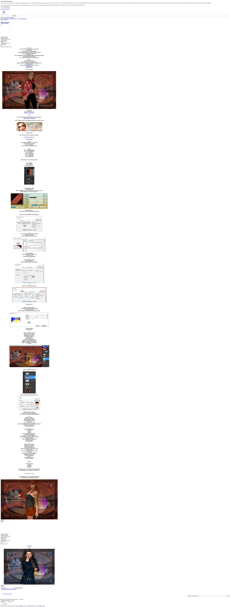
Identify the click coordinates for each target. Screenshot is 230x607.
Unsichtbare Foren (13, 18)
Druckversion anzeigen (7, 593)
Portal (4, 10)
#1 (1, 45)
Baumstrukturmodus (5, 22)
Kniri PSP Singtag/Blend (22, 18)
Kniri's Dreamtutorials (4, 18)
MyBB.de (21, 605)
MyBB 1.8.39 (31, 605)
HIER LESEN (29, 66)
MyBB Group (42, 605)
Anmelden (7, 17)
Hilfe (4, 13)
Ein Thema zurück (5, 589)
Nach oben (5, 603)
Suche (4, 12)
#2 (1, 542)
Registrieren (11, 17)
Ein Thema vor (13, 589)
